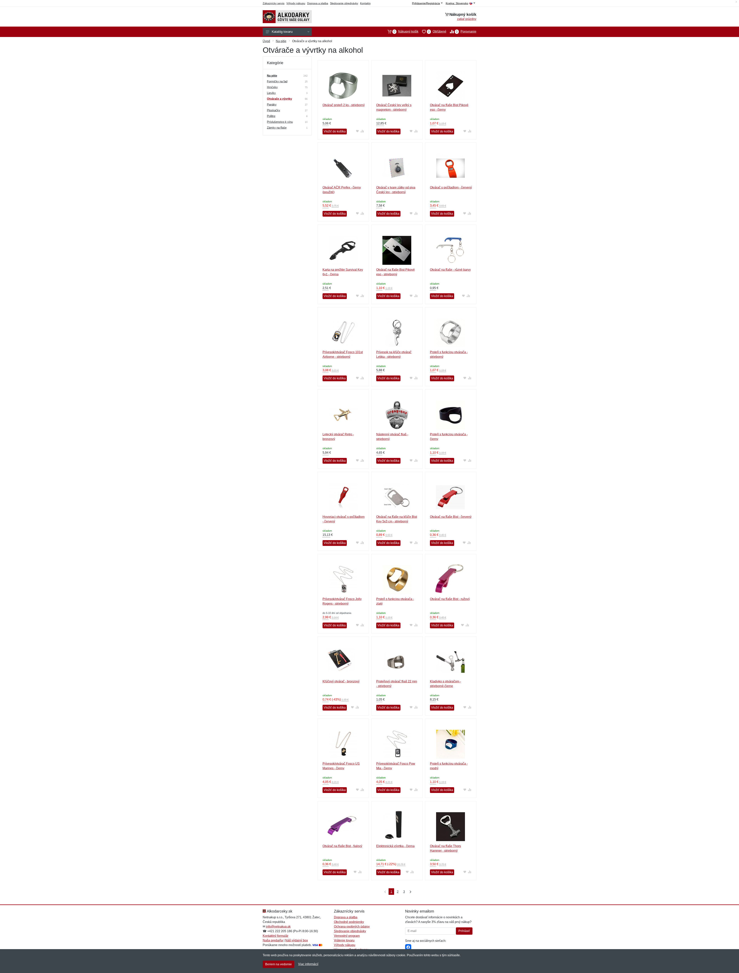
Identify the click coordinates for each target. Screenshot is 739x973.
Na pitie (281, 41)
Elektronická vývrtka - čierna (395, 846)
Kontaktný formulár (275, 935)
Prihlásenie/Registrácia (426, 3)
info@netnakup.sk (278, 926)
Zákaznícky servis (273, 3)
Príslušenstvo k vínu (280, 121)
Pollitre (271, 116)
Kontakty (365, 3)
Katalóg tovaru (282, 32)
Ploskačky (273, 110)
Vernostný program (347, 935)
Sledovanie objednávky (344, 3)
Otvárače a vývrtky (279, 98)
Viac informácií (308, 964)
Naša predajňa (273, 940)
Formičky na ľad (277, 81)
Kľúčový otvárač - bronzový (341, 681)
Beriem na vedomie (278, 964)
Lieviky (271, 93)
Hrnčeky (272, 87)
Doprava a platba (317, 3)
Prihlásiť (464, 931)
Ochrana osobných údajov (352, 926)
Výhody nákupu (295, 3)
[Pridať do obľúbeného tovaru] (357, 131)
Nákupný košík (406, 31)
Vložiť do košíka (335, 131)
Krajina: (457, 3)
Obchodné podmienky (349, 922)
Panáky (272, 104)
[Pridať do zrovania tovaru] (362, 131)
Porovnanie (466, 31)
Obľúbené (437, 31)
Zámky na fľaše (277, 127)
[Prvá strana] (384, 891)
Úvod (266, 41)
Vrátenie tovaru (344, 940)
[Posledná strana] (409, 891)
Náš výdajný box (296, 940)
